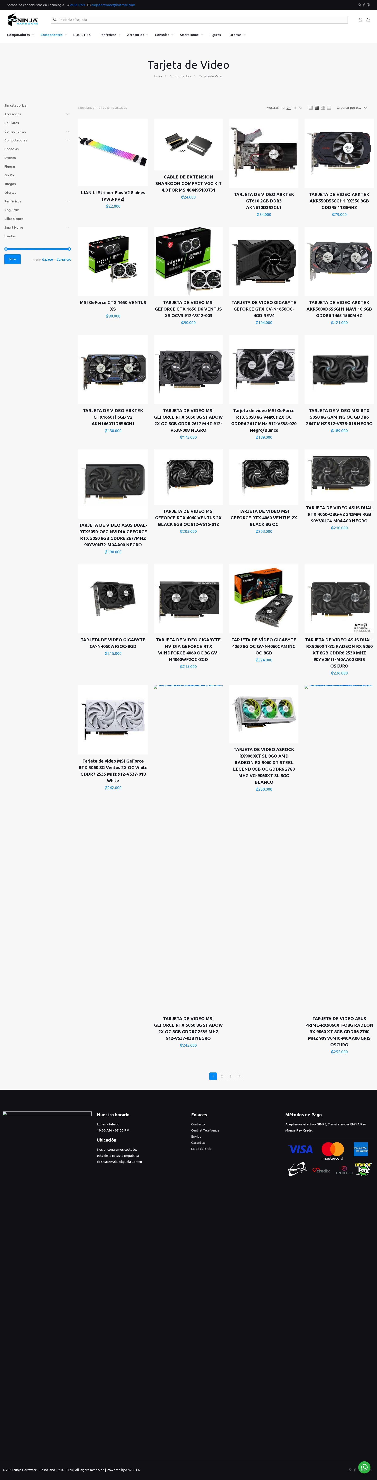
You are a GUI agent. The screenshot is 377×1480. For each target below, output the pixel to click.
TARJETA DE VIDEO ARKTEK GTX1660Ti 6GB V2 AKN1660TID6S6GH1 (113, 417)
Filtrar (12, 259)
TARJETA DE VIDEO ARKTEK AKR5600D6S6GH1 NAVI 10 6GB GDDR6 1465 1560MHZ (339, 309)
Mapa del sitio (201, 1148)
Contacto (198, 1124)
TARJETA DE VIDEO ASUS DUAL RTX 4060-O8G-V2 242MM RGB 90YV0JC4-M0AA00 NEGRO (339, 514)
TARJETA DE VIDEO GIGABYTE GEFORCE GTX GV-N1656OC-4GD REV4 (263, 309)
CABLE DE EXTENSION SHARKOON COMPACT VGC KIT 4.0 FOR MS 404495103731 (188, 183)
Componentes (180, 76)
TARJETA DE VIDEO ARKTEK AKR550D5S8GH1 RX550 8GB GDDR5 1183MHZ (339, 201)
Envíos (196, 1136)
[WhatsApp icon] (359, 5)
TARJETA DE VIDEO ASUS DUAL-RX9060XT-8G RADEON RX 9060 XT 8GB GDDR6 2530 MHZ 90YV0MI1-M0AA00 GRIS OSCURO (339, 652)
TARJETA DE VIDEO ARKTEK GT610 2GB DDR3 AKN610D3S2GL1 (264, 201)
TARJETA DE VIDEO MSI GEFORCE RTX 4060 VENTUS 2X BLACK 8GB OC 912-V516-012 (188, 518)
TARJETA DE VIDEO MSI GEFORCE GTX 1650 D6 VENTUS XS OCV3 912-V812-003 (188, 309)
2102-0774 (77, 5)
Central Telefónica (205, 1130)
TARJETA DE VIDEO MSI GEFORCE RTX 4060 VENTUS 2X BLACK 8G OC (264, 518)
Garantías (198, 1142)
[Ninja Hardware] (23, 19)
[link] (283, 108)
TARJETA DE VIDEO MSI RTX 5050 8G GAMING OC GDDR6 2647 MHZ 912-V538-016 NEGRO (339, 417)
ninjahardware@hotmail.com (113, 5)
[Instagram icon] (368, 5)
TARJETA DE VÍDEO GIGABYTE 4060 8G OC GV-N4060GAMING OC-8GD (263, 646)
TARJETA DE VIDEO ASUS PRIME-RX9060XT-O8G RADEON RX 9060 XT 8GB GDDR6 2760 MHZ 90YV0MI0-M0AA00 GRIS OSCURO (339, 1031)
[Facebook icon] (363, 5)
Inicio (158, 76)
